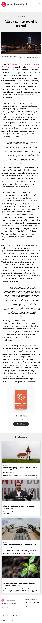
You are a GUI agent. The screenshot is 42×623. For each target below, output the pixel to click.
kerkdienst (31, 57)
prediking (38, 57)
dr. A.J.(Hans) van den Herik (12, 56)
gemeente (25, 57)
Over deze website (6, 607)
